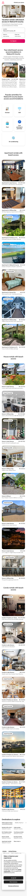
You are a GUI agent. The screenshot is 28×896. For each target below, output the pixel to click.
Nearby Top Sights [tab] (19, 822)
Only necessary (13, 882)
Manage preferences (13, 886)
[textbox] (7, 36)
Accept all (13, 878)
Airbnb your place (19, 2)
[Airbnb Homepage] (3, 2)
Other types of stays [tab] (7, 822)
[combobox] (13, 31)
